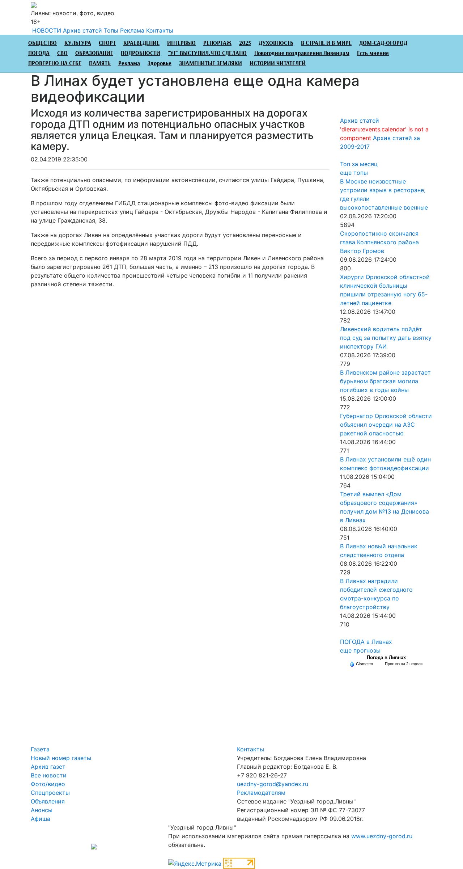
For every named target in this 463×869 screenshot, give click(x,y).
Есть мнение (373, 53)
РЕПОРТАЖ (217, 43)
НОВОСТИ (46, 30)
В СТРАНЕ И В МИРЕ (326, 43)
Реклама (132, 30)
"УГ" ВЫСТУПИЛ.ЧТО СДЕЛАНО (207, 53)
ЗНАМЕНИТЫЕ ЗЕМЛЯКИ (210, 63)
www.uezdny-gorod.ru (381, 836)
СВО (62, 53)
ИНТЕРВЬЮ (181, 43)
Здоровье (159, 63)
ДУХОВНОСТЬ (276, 43)
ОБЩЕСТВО (42, 43)
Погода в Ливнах (386, 657)
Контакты (159, 30)
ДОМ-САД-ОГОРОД (383, 43)
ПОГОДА (39, 53)
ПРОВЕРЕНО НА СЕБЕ (54, 63)
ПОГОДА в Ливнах (366, 641)
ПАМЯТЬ (100, 63)
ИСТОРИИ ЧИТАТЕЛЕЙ (278, 63)
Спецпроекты (50, 792)
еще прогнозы (360, 650)
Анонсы (41, 810)
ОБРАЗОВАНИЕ (94, 53)
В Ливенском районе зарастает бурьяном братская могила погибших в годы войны (385, 381)
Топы (111, 30)
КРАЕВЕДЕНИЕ (141, 43)
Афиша (40, 818)
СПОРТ (107, 43)
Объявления (48, 801)
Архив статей (82, 30)
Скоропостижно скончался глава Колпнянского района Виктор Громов (379, 242)
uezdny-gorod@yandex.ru (272, 784)
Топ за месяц (359, 164)
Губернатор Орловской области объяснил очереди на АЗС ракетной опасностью (386, 424)
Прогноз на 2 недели (403, 664)
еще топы (354, 172)
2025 (245, 43)
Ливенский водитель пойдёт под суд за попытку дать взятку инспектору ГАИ (386, 337)
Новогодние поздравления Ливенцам (301, 53)
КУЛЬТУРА (77, 43)
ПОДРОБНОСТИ (140, 53)
